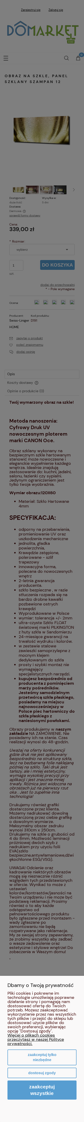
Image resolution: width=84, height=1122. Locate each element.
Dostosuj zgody (42, 1073)
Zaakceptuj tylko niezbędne (42, 1057)
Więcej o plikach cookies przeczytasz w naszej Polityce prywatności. (35, 1039)
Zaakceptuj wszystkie (42, 1090)
